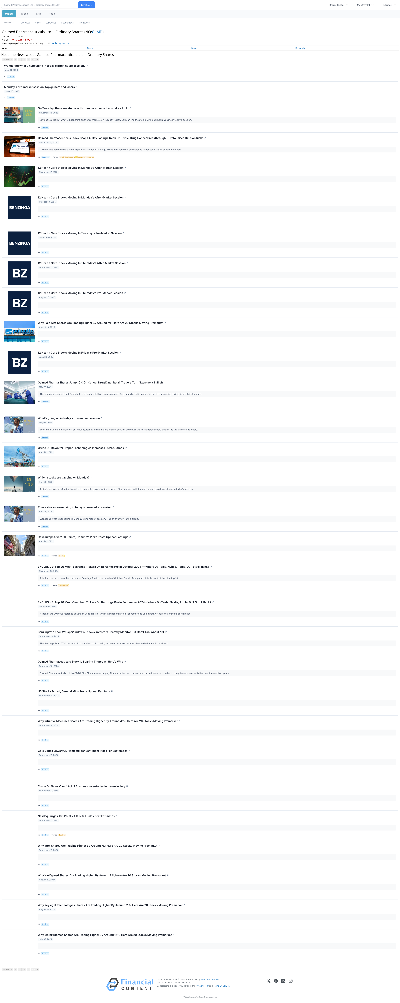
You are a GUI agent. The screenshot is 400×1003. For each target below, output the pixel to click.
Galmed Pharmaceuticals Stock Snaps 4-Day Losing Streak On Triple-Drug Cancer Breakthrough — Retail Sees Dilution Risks (122, 138)
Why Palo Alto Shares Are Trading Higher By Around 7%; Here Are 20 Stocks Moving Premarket (102, 322)
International (67, 22)
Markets (9, 13)
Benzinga (45, 187)
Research (300, 47)
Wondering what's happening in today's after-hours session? (46, 65)
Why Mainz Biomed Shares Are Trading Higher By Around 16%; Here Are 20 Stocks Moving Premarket (106, 934)
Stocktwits (45, 157)
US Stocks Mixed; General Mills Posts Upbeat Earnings (75, 691)
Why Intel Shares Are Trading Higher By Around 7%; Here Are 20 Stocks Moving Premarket (99, 845)
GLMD (97, 31)
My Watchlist (363, 4)
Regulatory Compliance (85, 157)
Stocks (24, 13)
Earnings (62, 835)
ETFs (38, 13)
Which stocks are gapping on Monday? (65, 477)
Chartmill (11, 76)
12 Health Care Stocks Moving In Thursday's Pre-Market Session (82, 293)
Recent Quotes (337, 4)
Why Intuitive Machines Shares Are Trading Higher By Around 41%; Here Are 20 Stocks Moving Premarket (109, 721)
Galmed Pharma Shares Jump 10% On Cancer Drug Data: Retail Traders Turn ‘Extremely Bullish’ (102, 382)
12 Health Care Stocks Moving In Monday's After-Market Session (82, 167)
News (38, 22)
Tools (52, 13)
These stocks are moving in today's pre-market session (76, 507)
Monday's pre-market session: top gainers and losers (41, 87)
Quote (90, 47)
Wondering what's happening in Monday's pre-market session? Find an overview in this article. (89, 518)
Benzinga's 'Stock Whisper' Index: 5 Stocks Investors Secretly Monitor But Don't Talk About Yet (102, 632)
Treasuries (84, 22)
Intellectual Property (67, 157)
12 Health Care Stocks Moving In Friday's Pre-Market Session (80, 352)
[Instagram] (290, 984)
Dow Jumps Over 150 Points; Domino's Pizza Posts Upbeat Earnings (84, 537)
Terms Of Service (221, 985)
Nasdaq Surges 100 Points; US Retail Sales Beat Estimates (78, 816)
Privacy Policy (202, 985)
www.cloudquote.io (210, 979)
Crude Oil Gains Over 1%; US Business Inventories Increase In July (83, 786)
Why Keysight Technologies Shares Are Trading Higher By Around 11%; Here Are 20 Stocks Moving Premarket (112, 905)
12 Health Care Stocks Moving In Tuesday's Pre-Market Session (81, 233)
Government (63, 585)
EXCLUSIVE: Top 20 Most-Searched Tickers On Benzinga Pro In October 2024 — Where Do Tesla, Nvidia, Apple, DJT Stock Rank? (125, 566)
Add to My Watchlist (61, 43)
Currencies (51, 22)
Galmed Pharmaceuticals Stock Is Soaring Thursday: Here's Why (82, 661)
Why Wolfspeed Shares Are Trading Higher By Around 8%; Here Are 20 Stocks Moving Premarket (103, 875)
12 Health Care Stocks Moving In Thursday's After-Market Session (83, 263)
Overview (25, 22)
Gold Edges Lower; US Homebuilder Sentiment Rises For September (84, 750)
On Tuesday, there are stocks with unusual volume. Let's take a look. (85, 108)
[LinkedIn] (283, 984)
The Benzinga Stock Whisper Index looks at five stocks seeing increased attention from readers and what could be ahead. (104, 643)
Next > (35, 59)
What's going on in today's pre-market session (70, 418)
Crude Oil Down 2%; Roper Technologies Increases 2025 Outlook (82, 448)
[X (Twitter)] (268, 984)
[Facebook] (276, 984)
